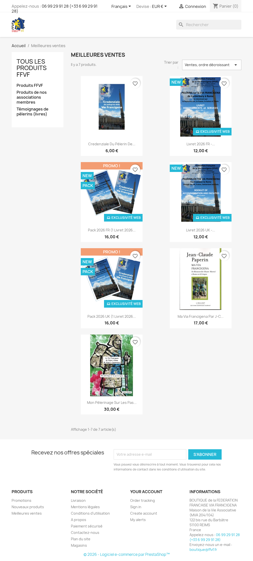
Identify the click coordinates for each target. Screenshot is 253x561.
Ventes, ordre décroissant (212, 65)
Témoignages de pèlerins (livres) (32, 112)
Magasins (79, 545)
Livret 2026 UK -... (200, 230)
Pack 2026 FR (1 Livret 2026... (112, 230)
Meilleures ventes (27, 513)
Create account (143, 513)
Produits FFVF (30, 85)
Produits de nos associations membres (32, 97)
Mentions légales (85, 507)
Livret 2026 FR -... (201, 144)
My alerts (138, 519)
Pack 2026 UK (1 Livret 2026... (111, 316)
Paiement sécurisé (87, 526)
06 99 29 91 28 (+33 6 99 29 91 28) (55, 8)
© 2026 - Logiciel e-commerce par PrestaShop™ (127, 554)
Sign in (135, 507)
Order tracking (142, 500)
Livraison (78, 500)
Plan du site (80, 539)
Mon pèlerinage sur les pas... (112, 402)
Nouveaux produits (28, 507)
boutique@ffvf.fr (203, 549)
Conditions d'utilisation (90, 513)
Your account (146, 491)
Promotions (21, 500)
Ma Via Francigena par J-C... (201, 316)
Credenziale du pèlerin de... (111, 144)
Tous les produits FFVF (32, 68)
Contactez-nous (85, 532)
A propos (78, 519)
